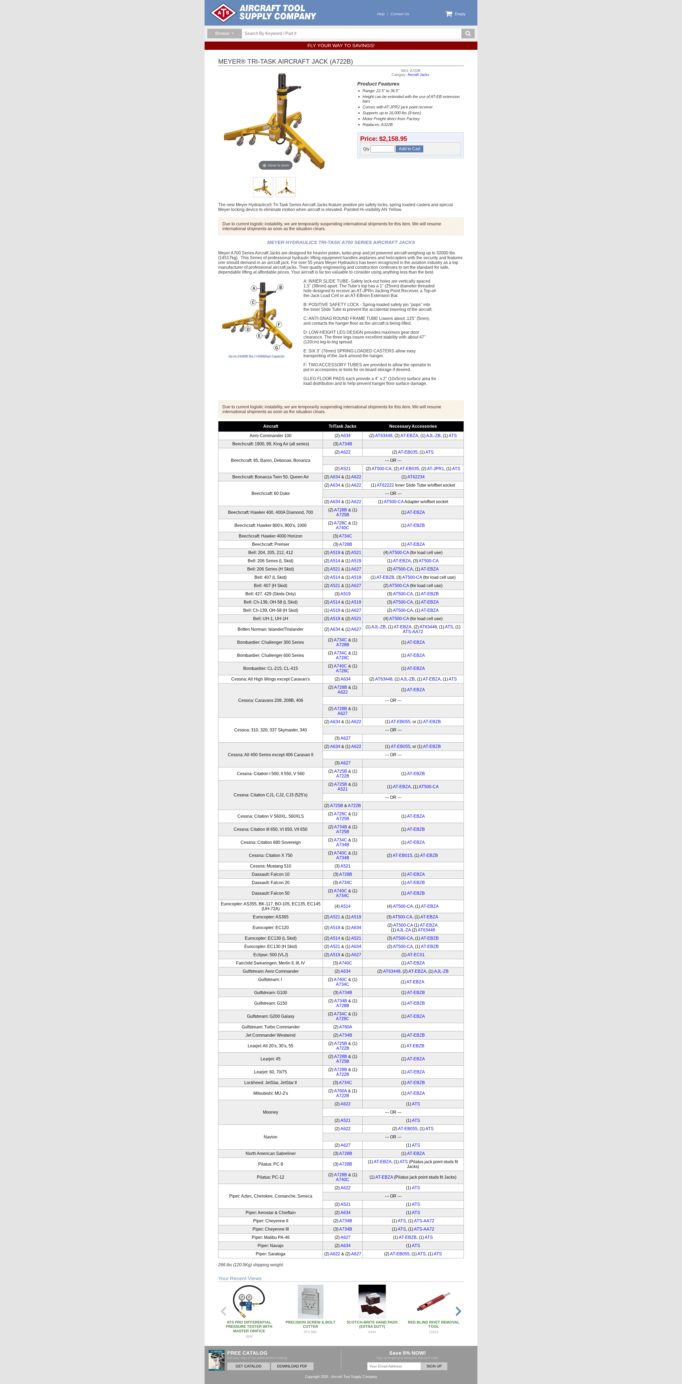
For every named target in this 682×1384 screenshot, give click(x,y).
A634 (345, 435)
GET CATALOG (249, 1366)
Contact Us (400, 14)
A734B (345, 444)
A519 (335, 552)
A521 (345, 468)
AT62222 (385, 485)
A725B (342, 514)
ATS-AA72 (413, 631)
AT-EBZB (416, 525)
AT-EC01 (416, 954)
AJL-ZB (433, 435)
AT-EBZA (409, 435)
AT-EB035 (407, 452)
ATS (453, 435)
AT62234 (416, 477)
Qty (367, 148)
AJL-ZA (404, 930)
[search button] (468, 33)
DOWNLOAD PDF (292, 1366)
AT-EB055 (400, 721)
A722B (342, 776)
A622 (345, 452)
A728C (340, 523)
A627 (356, 569)
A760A (345, 1027)
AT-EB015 (402, 855)
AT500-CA (382, 468)
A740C (342, 528)
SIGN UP (434, 1366)
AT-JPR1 (435, 468)
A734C (345, 536)
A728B (340, 510)
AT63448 (383, 435)
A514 (335, 561)
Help (381, 14)
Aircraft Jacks (418, 75)
